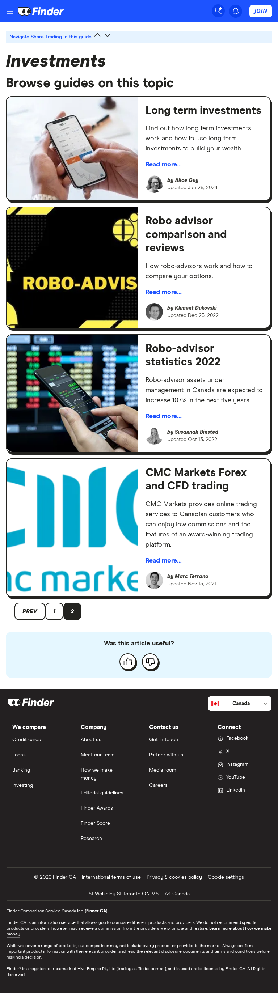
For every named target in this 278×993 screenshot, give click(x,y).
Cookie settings (226, 877)
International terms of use (111, 877)
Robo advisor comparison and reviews (186, 235)
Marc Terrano (191, 576)
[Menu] (10, 11)
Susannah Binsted (196, 432)
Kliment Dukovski (196, 308)
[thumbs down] (150, 661)
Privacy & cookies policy (174, 877)
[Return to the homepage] (40, 11)
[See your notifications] (235, 11)
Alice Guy (186, 180)
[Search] (218, 10)
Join (260, 11)
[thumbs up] (127, 661)
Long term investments (203, 110)
